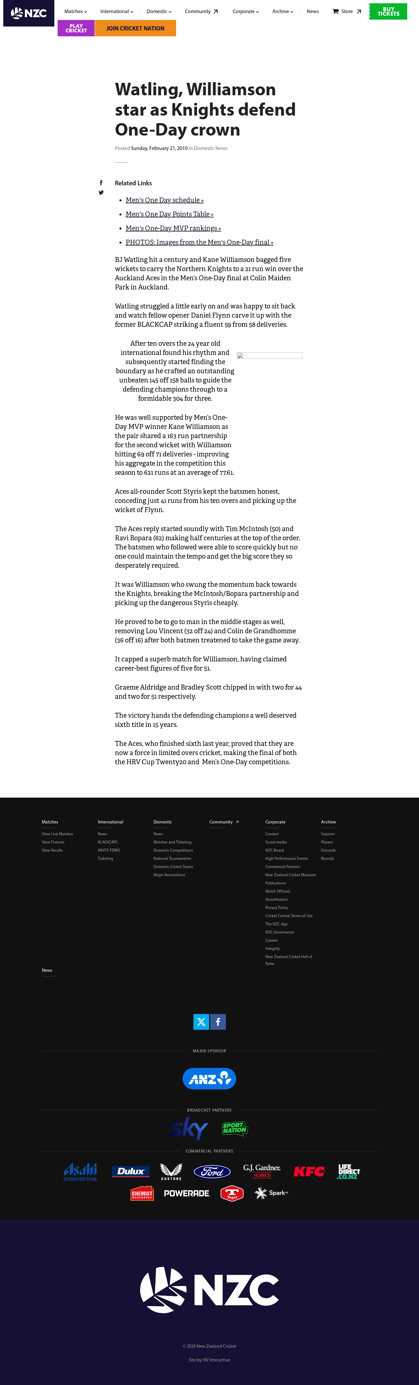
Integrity (272, 948)
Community (221, 822)
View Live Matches (57, 834)
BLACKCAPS (108, 842)
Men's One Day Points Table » (170, 214)
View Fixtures (53, 842)
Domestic (163, 822)
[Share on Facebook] (105, 183)
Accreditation (276, 899)
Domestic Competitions (173, 850)
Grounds (328, 850)
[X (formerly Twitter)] (201, 1022)
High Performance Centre (286, 858)
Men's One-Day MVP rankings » (173, 228)
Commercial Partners (282, 866)
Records (327, 858)
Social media (276, 842)
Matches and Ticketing (172, 842)
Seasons (328, 834)
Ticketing (105, 858)
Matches (50, 822)
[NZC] (28, 18)
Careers (271, 940)
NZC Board (274, 850)
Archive (328, 822)
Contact (272, 834)
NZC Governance (279, 932)
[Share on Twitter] (105, 193)
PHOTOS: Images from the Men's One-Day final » (200, 242)
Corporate (275, 822)
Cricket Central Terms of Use (289, 916)
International (110, 822)
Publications (275, 883)
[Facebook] (218, 1022)
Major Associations (169, 875)
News (102, 834)
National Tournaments (172, 858)
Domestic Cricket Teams (173, 866)
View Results (52, 850)
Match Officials (277, 891)
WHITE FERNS (109, 850)
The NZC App (276, 924)
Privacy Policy (276, 907)
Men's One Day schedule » (165, 200)
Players (327, 842)
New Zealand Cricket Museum (290, 875)
